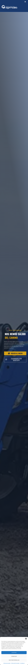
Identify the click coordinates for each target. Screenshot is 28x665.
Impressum (22, 663)
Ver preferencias (14, 660)
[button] (26, 638)
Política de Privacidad (15, 663)
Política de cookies (6, 663)
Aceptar (14, 652)
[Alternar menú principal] (25, 1)
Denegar (14, 656)
